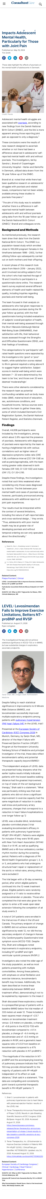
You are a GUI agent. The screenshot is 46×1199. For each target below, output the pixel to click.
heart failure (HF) (15, 723)
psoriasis (22, 123)
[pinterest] (21, 58)
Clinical (20, 578)
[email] (26, 58)
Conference (20, 1169)
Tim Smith (6, 53)
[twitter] (9, 58)
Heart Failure (25, 1167)
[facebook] (4, 58)
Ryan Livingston (8, 626)
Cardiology (14, 1167)
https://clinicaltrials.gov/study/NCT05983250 (25, 1156)
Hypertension (7, 1169)
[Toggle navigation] (4, 3)
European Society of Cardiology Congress (19, 1164)
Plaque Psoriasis (9, 578)
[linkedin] (15, 58)
